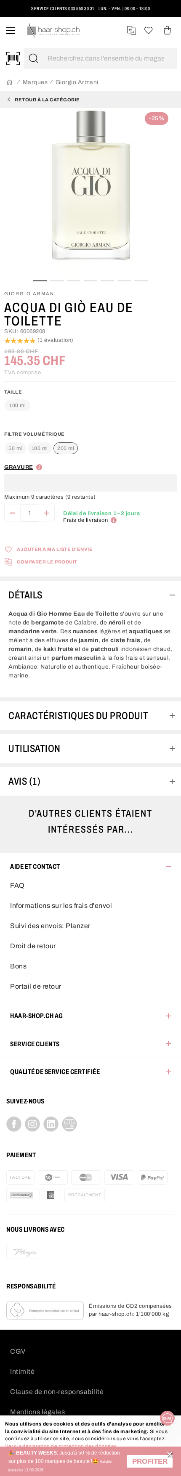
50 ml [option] (15, 448)
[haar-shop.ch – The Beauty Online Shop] (53, 30)
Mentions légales (37, 1411)
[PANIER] (167, 30)
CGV (18, 1351)
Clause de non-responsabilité (57, 1391)
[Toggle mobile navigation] (10, 30)
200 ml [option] (65, 448)
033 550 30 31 (82, 8)
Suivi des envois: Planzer (50, 925)
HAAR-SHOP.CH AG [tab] (36, 1015)
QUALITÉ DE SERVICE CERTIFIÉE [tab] (55, 1071)
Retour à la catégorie (47, 99)
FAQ (17, 885)
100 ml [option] (40, 448)
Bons (18, 966)
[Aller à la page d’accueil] (9, 82)
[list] (90, 193)
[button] (150, 1461)
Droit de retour (33, 946)
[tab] (90, 595)
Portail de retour (35, 986)
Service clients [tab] (35, 1043)
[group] (90, 467)
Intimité (22, 1371)
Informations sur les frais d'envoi (61, 905)
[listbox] (41, 449)
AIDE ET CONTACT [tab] (35, 866)
